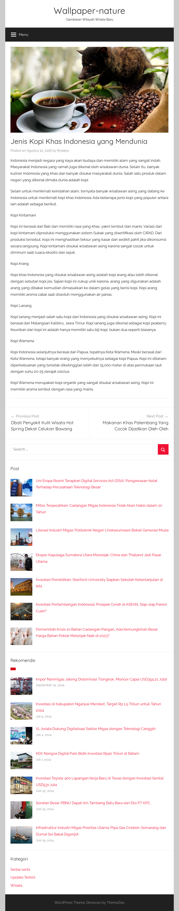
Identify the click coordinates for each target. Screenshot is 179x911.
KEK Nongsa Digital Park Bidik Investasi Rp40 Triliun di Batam (87, 753)
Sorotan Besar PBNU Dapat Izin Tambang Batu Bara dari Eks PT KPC (93, 803)
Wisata (16, 885)
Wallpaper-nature (89, 10)
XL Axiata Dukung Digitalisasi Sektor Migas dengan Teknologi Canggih (96, 728)
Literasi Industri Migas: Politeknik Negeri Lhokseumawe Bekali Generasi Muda (102, 530)
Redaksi (63, 151)
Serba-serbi (20, 869)
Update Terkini (22, 877)
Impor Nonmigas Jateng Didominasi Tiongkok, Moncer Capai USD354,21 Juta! (101, 679)
